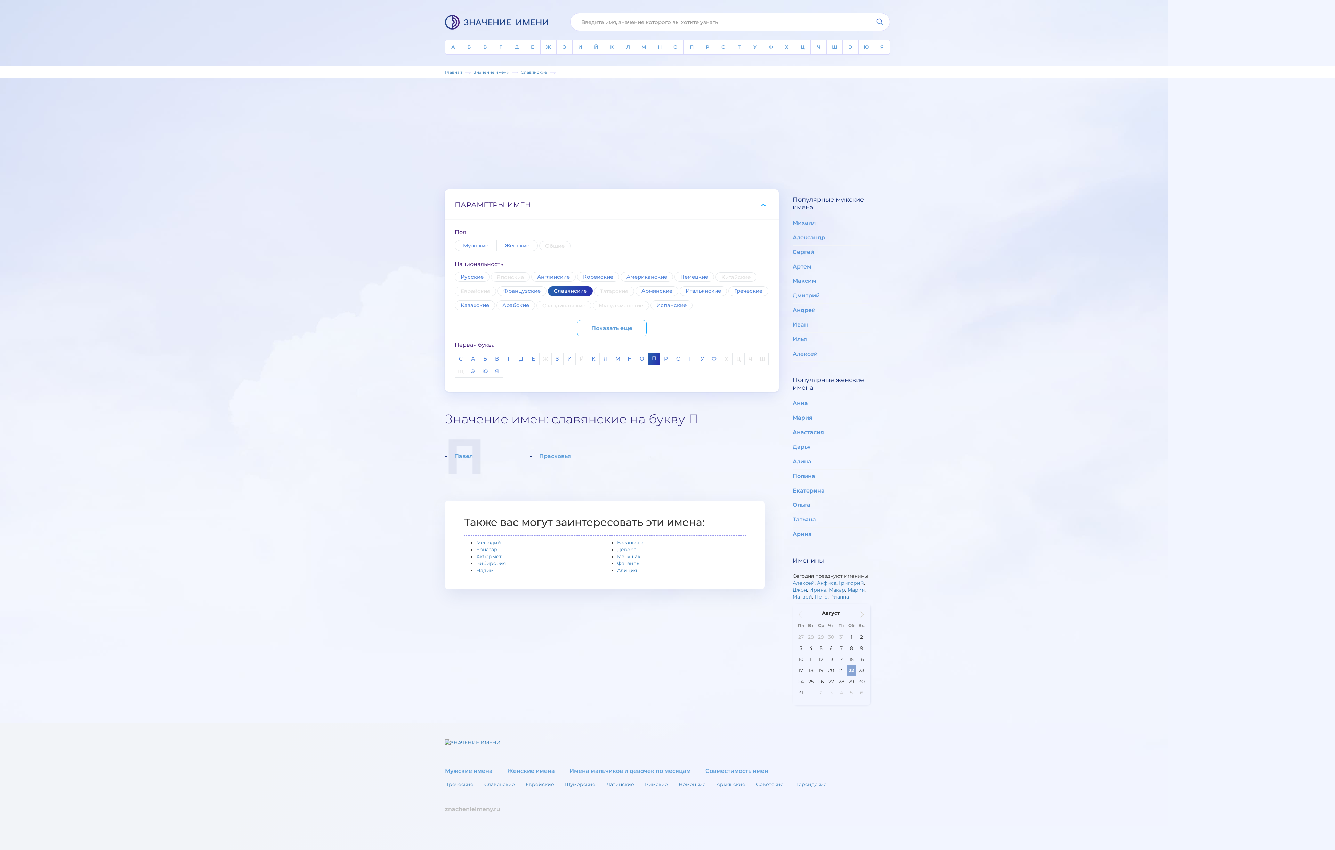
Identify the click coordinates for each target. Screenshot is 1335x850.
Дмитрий (806, 295)
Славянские (570, 291)
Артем (802, 266)
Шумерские (580, 784)
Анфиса (826, 583)
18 (811, 670)
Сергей (803, 252)
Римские (656, 784)
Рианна (839, 597)
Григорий (851, 583)
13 (831, 659)
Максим (804, 281)
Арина (802, 534)
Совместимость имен (736, 771)
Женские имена (531, 771)
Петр (821, 597)
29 (821, 637)
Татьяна (804, 519)
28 (811, 637)
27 (801, 637)
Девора (627, 549)
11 (811, 659)
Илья (800, 339)
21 (841, 670)
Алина (802, 461)
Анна (800, 403)
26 (821, 681)
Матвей (802, 597)
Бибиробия (491, 563)
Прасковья (555, 456)
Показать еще (611, 328)
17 (801, 670)
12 (821, 659)
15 (851, 659)
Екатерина (809, 490)
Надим (485, 570)
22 (851, 670)
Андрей (804, 310)
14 (841, 659)
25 (811, 681)
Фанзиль (628, 563)
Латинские (620, 784)
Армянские (656, 291)
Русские (472, 276)
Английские (553, 276)
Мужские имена (469, 771)
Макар (837, 590)
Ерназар (486, 549)
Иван (800, 324)
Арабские (515, 305)
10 (801, 659)
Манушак (628, 556)
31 (841, 637)
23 (861, 670)
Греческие (748, 291)
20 (831, 670)
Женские (517, 245)
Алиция (627, 570)
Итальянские (703, 291)
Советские (770, 784)
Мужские (475, 245)
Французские (522, 291)
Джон (800, 590)
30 (831, 637)
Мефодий (488, 542)
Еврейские (540, 784)
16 (861, 659)
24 (801, 681)
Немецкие (694, 276)
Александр (809, 237)
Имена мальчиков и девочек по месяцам (630, 771)
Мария (802, 417)
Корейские (598, 276)
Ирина (817, 590)
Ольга (801, 505)
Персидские (810, 784)
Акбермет (489, 556)
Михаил (804, 223)
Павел (463, 456)
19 (821, 670)
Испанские (671, 305)
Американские (646, 276)
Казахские (475, 305)
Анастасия (808, 432)
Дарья (802, 447)
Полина (804, 476)
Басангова (630, 542)
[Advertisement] (667, 133)
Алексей (805, 353)
